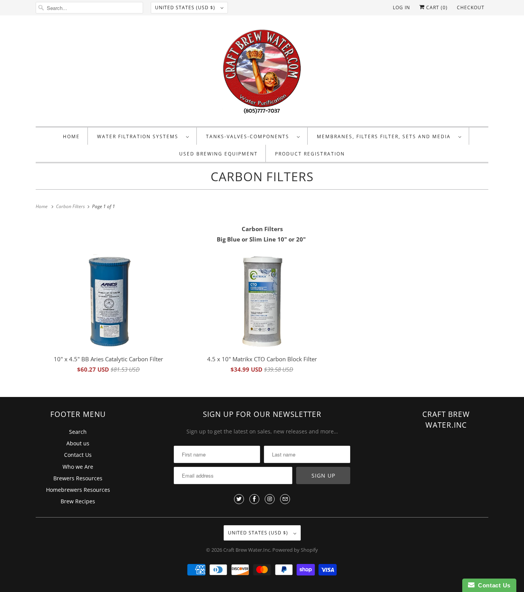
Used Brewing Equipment (218, 153)
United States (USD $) (186, 7)
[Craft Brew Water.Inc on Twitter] (239, 499)
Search (78, 431)
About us (77, 443)
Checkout (470, 7)
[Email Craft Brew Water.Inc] (285, 499)
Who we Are (78, 466)
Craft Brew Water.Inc (246, 549)
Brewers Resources (77, 478)
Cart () (436, 7)
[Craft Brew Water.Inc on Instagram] (270, 499)
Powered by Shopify (295, 549)
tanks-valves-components (249, 136)
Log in (401, 7)
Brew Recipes (78, 501)
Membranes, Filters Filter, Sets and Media (386, 136)
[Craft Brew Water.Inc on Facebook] (254, 499)
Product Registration (310, 153)
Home (71, 136)
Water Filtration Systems (139, 136)
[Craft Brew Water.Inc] (262, 73)
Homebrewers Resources (78, 489)
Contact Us (78, 454)
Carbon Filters (262, 176)
